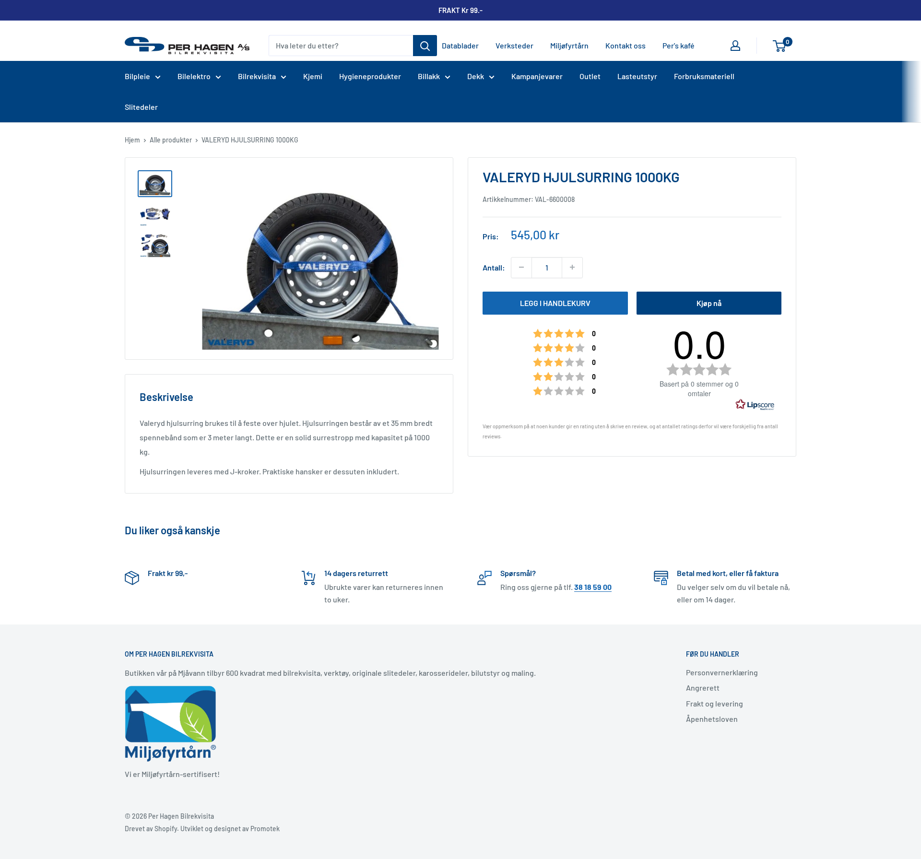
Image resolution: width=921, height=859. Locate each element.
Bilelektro (194, 76)
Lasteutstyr (637, 76)
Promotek (265, 828)
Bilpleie (137, 76)
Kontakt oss (625, 45)
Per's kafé (678, 45)
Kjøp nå (709, 302)
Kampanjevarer (537, 76)
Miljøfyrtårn (569, 45)
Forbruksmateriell (704, 76)
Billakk (429, 76)
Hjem (132, 140)
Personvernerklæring (722, 672)
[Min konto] (735, 45)
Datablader (460, 45)
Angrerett (703, 687)
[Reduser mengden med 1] (521, 267)
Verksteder (514, 45)
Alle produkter (171, 140)
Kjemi (312, 76)
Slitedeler (141, 106)
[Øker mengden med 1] (572, 267)
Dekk (475, 76)
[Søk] (425, 45)
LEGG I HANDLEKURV (555, 302)
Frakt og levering (714, 703)
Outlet (590, 76)
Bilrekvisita (257, 76)
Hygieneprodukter (370, 76)
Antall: (494, 267)
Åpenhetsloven (712, 718)
